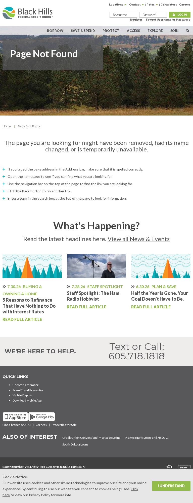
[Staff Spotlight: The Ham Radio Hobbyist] (96, 266)
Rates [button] (151, 4)
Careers (184, 4)
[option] (32, 288)
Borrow (55, 31)
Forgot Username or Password (168, 19)
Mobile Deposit (23, 395)
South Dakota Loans (75, 444)
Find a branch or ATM (17, 425)
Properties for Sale (64, 425)
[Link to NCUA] (181, 467)
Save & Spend (83, 31)
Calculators (169, 4)
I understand (171, 486)
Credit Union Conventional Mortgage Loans (91, 437)
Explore (155, 31)
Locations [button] (116, 4)
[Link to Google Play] (41, 416)
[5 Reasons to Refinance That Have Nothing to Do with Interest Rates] (32, 266)
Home (7, 126)
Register (136, 19)
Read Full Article (22, 319)
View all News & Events (139, 238)
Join (174, 31)
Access (133, 31)
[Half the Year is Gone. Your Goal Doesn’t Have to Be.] (160, 266)
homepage (32, 176)
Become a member (25, 385)
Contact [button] (135, 4)
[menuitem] (187, 30)
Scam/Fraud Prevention (28, 390)
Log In (182, 14)
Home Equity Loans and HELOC (146, 437)
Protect (111, 31)
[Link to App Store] (15, 416)
